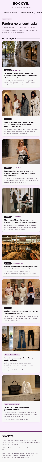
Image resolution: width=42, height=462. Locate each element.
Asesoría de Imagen (27, 12)
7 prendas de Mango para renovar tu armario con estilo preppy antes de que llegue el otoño (19, 173)
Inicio (4, 447)
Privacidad (5, 450)
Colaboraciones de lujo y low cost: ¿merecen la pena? (17, 408)
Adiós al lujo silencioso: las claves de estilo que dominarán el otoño (21, 312)
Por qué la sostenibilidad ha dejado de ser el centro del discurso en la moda (21, 267)
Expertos (22, 447)
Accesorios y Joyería (10, 12)
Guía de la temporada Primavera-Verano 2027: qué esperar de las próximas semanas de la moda (20, 124)
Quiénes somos (12, 447)
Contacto (30, 447)
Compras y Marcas (12, 404)
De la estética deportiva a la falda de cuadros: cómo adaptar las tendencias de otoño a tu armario (20, 75)
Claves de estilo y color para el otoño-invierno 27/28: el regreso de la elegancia (20, 221)
